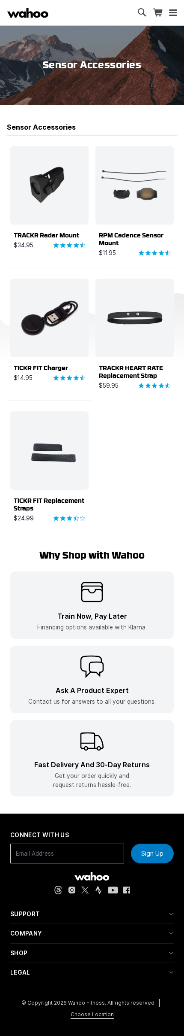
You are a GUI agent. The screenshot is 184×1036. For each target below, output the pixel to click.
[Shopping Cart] (157, 13)
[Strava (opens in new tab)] (98, 890)
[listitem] (92, 605)
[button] (92, 914)
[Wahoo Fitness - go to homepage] (91, 876)
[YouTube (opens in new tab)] (113, 890)
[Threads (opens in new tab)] (58, 890)
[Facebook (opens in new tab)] (127, 890)
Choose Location (92, 1014)
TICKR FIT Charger (41, 368)
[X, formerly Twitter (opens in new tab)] (85, 890)
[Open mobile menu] (173, 12)
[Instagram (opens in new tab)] (72, 890)
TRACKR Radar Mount (46, 235)
